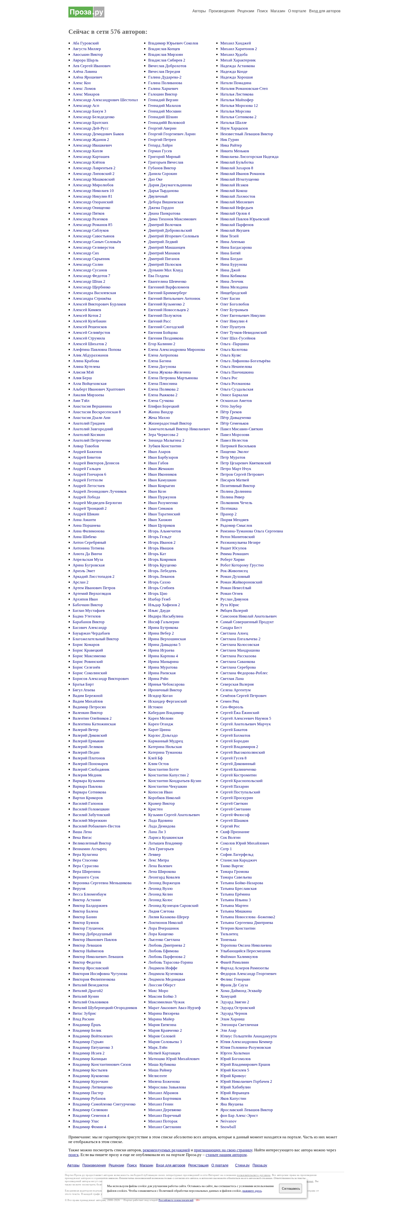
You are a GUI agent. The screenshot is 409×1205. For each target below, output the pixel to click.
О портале (219, 1165)
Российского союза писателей (176, 1200)
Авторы (199, 11)
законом (113, 1178)
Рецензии (245, 11)
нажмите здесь (252, 1190)
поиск (73, 1155)
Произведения (222, 11)
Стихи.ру (242, 1165)
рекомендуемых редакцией (166, 1150)
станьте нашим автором (226, 1155)
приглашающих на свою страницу (223, 1150)
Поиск (262, 11)
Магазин (278, 11)
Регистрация (198, 1165)
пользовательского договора (253, 1175)
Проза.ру (260, 1165)
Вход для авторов (325, 11)
